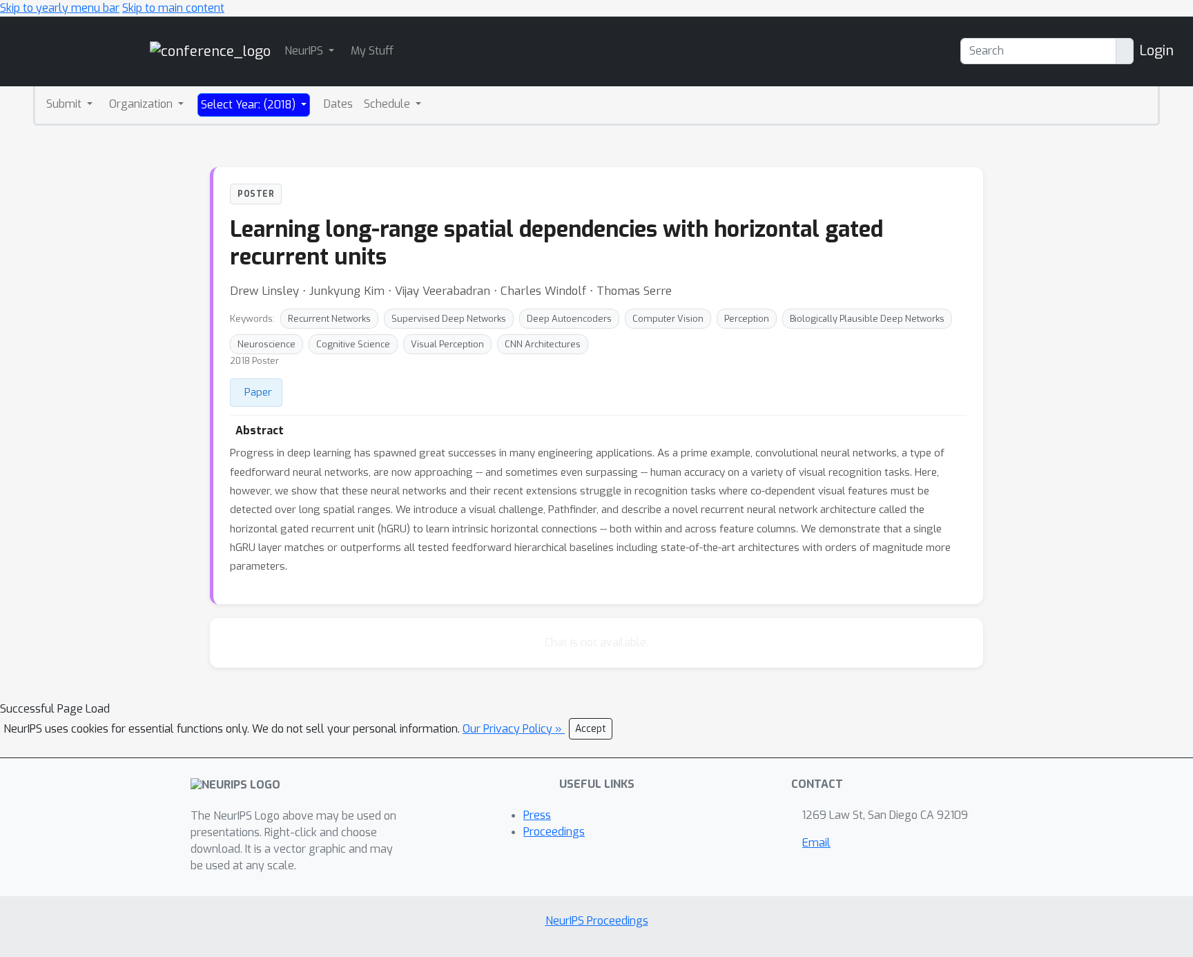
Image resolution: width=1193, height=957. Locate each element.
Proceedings (554, 831)
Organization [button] (142, 104)
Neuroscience (266, 344)
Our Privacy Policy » (514, 729)
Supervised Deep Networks (448, 319)
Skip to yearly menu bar (59, 8)
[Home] (210, 51)
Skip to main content (173, 8)
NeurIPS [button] (305, 51)
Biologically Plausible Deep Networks (867, 319)
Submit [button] (65, 104)
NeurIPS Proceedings (596, 921)
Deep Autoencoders (569, 319)
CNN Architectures (543, 344)
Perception (746, 319)
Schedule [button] (388, 104)
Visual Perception (447, 344)
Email (816, 842)
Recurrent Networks (329, 319)
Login (1156, 50)
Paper (258, 392)
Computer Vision (668, 319)
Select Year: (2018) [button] (249, 104)
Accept (590, 728)
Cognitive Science (353, 344)
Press (537, 815)
